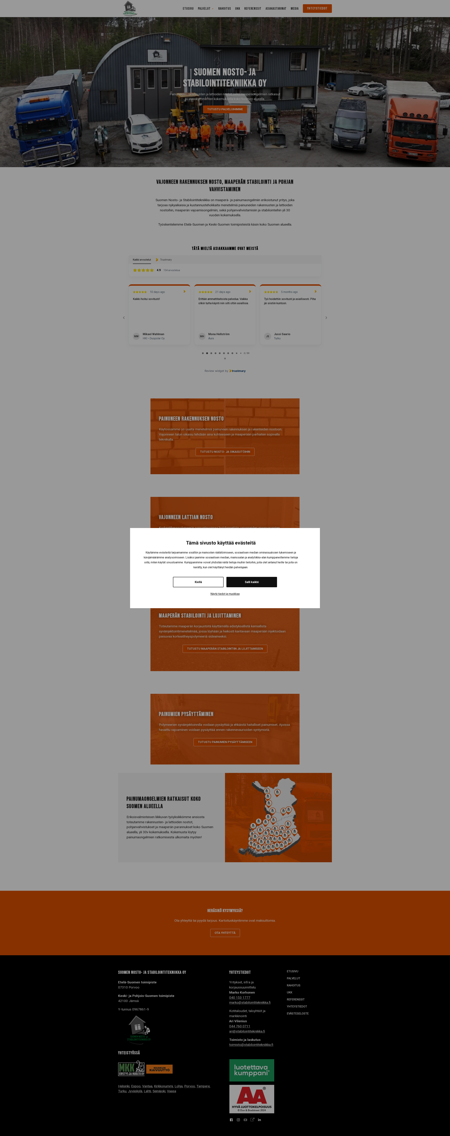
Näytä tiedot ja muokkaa (225, 594)
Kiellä (198, 582)
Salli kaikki (252, 582)
